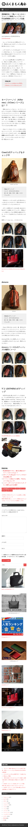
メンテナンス (6, 814)
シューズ (5, 803)
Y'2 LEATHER (4, 488)
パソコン (5, 810)
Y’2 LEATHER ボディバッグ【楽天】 (11, 435)
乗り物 (5, 818)
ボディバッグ (22, 488)
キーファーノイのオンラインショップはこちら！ (13, 270)
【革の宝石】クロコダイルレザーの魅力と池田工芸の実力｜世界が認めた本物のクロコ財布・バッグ (14, 779)
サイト (3, 548)
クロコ (17, 488)
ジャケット (6, 805)
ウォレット (6, 797)
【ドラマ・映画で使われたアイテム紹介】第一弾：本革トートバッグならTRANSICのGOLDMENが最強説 (14, 770)
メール (4, 542)
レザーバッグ (9, 490)
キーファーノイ (12, 488)
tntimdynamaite (6, 38)
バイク (5, 806)
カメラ (5, 799)
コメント (4, 515)
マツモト (4, 490)
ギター (5, 801)
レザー (23, 20)
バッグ (13, 20)
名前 (3, 536)
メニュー (7, 9)
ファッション (19, 20)
